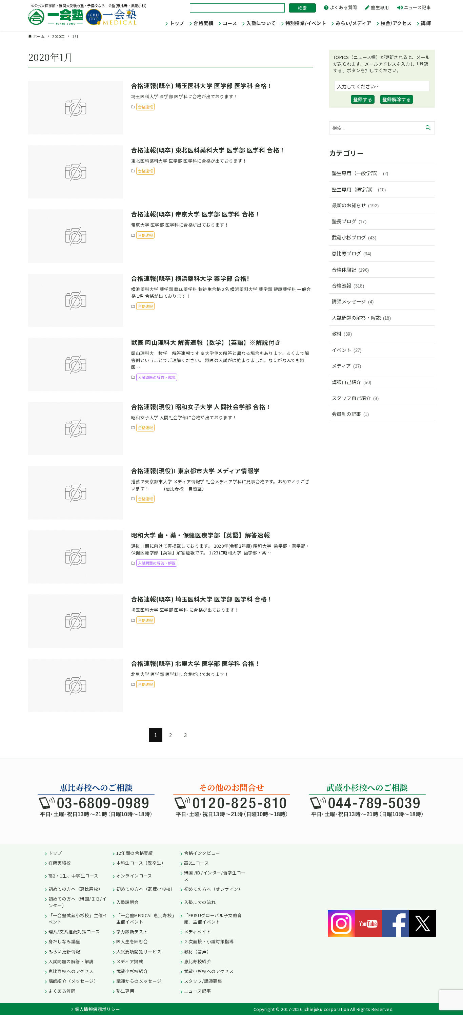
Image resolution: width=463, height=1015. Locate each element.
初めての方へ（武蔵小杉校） (145, 889)
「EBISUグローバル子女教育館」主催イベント (213, 918)
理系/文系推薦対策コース (74, 931)
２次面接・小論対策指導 (209, 941)
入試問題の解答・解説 (361, 317)
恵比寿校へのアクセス (71, 971)
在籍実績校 (59, 863)
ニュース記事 (417, 7)
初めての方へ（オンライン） (213, 889)
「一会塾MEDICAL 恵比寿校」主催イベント (146, 918)
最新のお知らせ (355, 205)
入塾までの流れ (200, 902)
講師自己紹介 (351, 381)
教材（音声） (197, 951)
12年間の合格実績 (134, 853)
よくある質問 (343, 7)
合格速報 (348, 285)
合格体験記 (350, 269)
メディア (346, 365)
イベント (347, 349)
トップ (55, 853)
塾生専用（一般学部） (360, 172)
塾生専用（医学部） (359, 189)
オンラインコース (134, 875)
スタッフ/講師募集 (203, 981)
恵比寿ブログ (351, 253)
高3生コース (196, 863)
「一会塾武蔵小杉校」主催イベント (77, 918)
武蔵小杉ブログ (354, 237)
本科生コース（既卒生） (141, 863)
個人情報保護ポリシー (97, 1009)
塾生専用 (380, 7)
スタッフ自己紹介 (355, 397)
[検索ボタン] (428, 127)
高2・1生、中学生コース (73, 875)
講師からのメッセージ (139, 981)
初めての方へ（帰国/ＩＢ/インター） (77, 901)
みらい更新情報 (64, 951)
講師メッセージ (353, 301)
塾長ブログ (349, 221)
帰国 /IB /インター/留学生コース (215, 875)
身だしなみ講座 (64, 941)
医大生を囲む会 (132, 941)
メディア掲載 (129, 961)
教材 (342, 333)
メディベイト (197, 931)
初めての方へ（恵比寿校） (75, 889)
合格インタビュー (202, 853)
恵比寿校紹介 (197, 961)
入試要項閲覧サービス (139, 951)
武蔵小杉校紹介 (132, 971)
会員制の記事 (350, 413)
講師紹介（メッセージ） (73, 981)
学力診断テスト (132, 931)
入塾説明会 (127, 902)
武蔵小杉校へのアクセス (209, 971)
